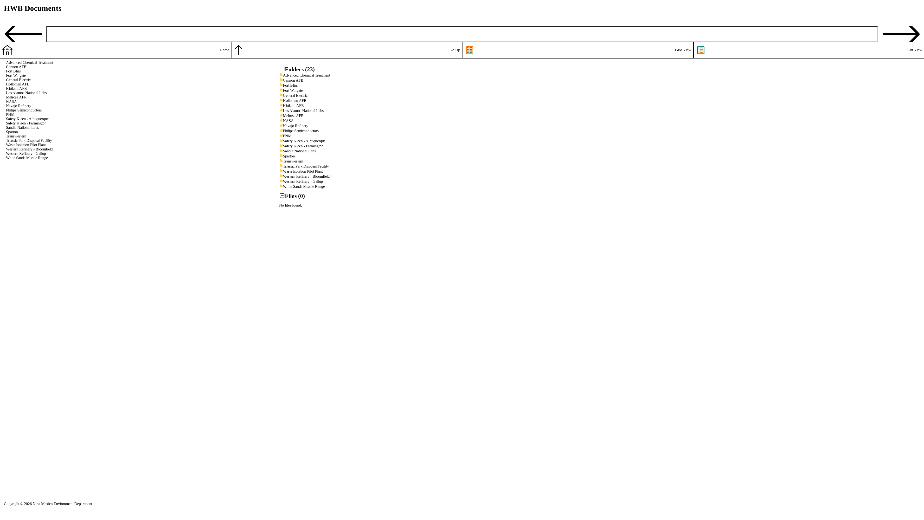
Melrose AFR (16, 97)
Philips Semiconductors (24, 110)
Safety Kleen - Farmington (26, 123)
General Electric (18, 80)
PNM (10, 114)
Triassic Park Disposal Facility (29, 140)
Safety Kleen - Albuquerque (27, 119)
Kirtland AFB (16, 88)
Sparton (12, 132)
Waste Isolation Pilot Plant (26, 145)
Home (224, 50)
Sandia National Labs (22, 127)
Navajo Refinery (18, 106)
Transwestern (16, 136)
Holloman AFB (18, 84)
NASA (11, 101)
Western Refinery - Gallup (26, 153)
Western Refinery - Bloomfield (29, 149)
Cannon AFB (16, 67)
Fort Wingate (16, 75)
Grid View (683, 50)
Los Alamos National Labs (26, 93)
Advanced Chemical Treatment (29, 62)
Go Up (454, 50)
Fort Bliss (13, 71)
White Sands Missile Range (27, 158)
